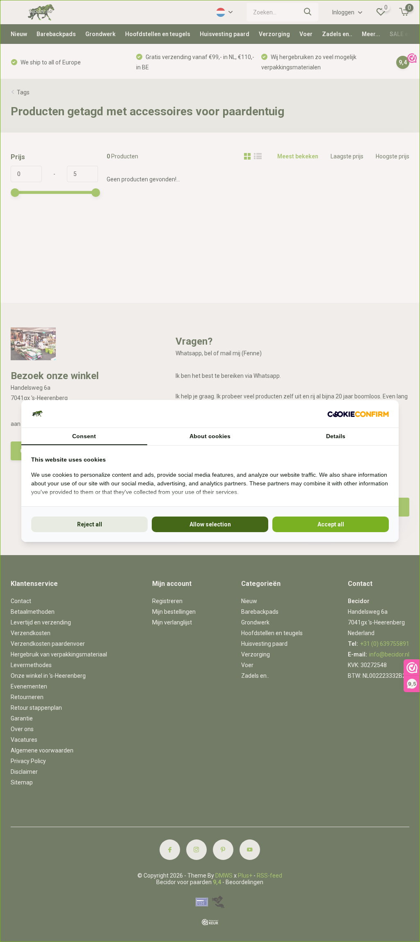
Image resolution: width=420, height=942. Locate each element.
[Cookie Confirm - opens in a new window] (358, 413)
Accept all (330, 524)
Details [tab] (335, 436)
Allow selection (210, 524)
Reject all (89, 524)
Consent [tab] (84, 436)
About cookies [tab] (210, 436)
